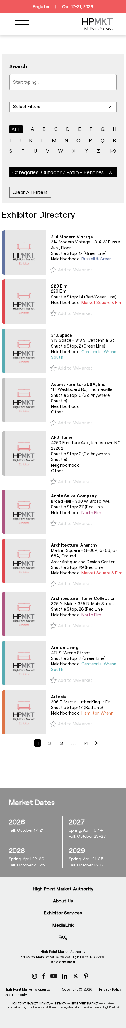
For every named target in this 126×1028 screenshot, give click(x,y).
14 (85, 743)
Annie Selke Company (74, 495)
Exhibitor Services (63, 912)
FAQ (63, 937)
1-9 (113, 150)
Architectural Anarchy (74, 545)
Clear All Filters (30, 192)
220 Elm (59, 286)
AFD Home (62, 437)
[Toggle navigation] (22, 24)
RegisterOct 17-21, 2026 (63, 6)
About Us (63, 900)
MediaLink (63, 925)
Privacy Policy (110, 989)
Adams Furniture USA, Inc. (78, 384)
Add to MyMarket (75, 269)
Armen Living (65, 647)
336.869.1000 (63, 962)
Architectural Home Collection (83, 598)
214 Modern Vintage (72, 236)
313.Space (61, 335)
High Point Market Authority (63, 888)
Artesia (58, 696)
